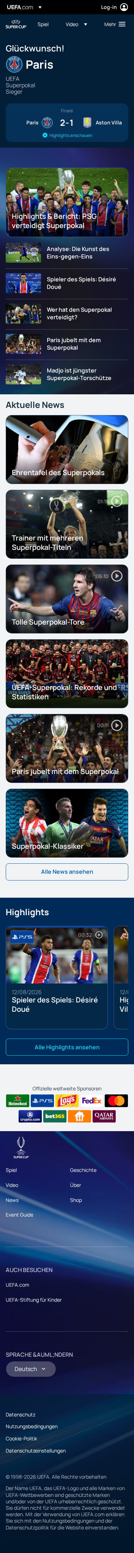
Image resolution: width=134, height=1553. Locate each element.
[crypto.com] (30, 1116)
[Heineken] (17, 1100)
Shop (76, 1200)
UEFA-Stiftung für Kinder (34, 1299)
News (12, 1200)
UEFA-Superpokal (16, 24)
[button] (76, 24)
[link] (43, 24)
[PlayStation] (42, 1100)
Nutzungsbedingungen (32, 1426)
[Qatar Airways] (104, 1116)
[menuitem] (45, 24)
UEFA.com (17, 1284)
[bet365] (54, 1116)
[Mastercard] (116, 1100)
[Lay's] (67, 1100)
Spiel (11, 1170)
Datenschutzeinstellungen (36, 1450)
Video (12, 1185)
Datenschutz (20, 1414)
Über (75, 1185)
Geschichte (83, 1170)
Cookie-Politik (21, 1438)
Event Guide (19, 1214)
